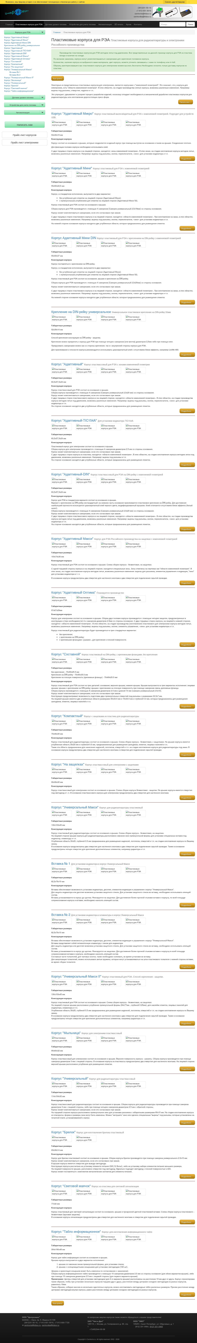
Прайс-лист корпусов (24, 135)
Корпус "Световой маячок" (15, 88)
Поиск (190, 24)
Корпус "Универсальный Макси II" (19, 77)
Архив (128, 24)
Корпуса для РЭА (22, 32)
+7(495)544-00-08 (97, 1329)
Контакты (138, 24)
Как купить (57, 78)
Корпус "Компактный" (13, 64)
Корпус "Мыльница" (12, 80)
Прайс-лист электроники (24, 142)
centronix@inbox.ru (143, 13)
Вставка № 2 (15, 74)
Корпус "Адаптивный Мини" (16, 40)
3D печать (118, 24)
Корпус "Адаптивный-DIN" (15, 53)
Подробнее (186, 158)
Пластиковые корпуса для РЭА (28, 24)
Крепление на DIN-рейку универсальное (22, 45)
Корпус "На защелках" (14, 66)
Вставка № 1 (15, 72)
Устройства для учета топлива (82, 24)
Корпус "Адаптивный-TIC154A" (17, 50)
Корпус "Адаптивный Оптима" (17, 58)
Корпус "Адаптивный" (13, 48)
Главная (9, 24)
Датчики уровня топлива (55, 24)
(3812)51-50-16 (144, 7)
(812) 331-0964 (141, 1326)
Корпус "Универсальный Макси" (18, 69)
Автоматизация (105, 24)
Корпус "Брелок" (11, 85)
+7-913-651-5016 (143, 10)
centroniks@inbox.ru (142, 16)
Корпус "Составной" (13, 61)
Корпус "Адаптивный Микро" (16, 37)
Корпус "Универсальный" (15, 82)
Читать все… (185, 102)
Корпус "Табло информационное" (19, 90)
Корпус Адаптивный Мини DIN (17, 42)
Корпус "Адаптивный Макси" (16, 56)
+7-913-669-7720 (62, 1322)
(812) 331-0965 (156, 1326)
